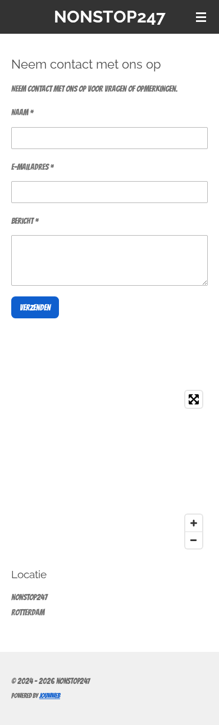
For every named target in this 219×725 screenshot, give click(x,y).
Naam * (22, 112)
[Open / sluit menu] (201, 17)
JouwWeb (49, 695)
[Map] (109, 469)
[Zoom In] (193, 523)
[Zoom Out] (193, 540)
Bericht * (24, 221)
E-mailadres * (32, 167)
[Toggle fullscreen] (193, 399)
